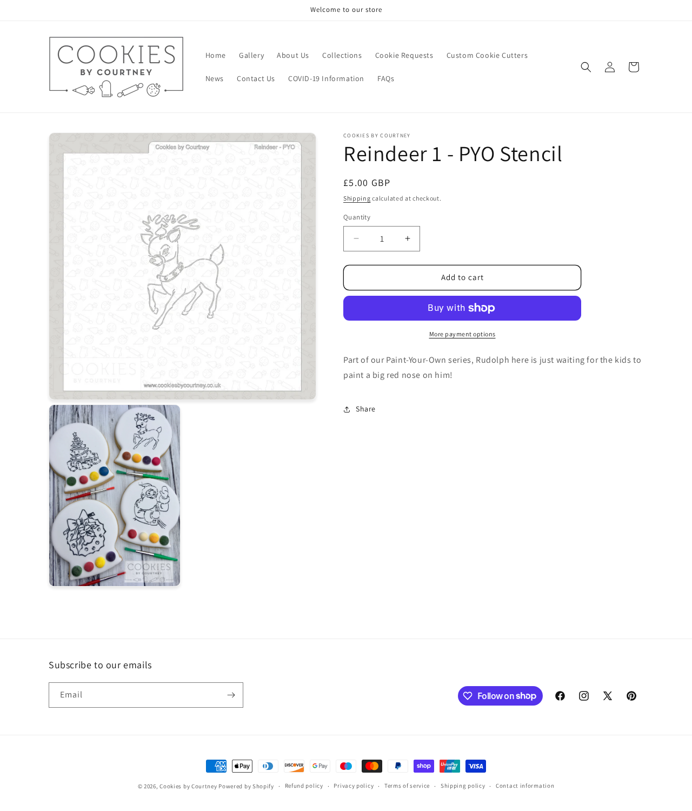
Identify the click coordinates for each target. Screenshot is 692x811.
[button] (586, 67)
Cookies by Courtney (188, 786)
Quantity (356, 217)
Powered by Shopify (246, 786)
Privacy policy (354, 785)
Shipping (357, 198)
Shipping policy (463, 785)
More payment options (462, 334)
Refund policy (304, 785)
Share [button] (366, 409)
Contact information (525, 785)
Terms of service (407, 785)
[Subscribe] (231, 695)
